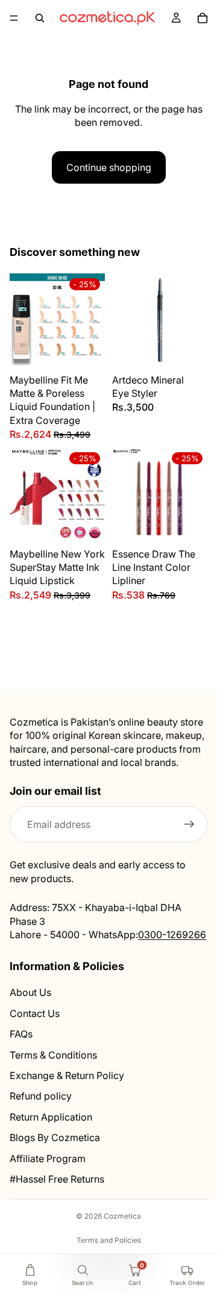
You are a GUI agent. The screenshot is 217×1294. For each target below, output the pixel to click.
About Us (30, 993)
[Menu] (14, 18)
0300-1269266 (172, 935)
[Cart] (202, 18)
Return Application (51, 1117)
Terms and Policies (109, 1240)
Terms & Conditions (53, 1055)
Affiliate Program (48, 1158)
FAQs (21, 1034)
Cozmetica (122, 1216)
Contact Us (35, 1013)
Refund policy (41, 1096)
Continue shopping (108, 167)
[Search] (40, 18)
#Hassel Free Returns (57, 1179)
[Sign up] (189, 825)
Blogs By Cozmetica (55, 1137)
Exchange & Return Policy (67, 1075)
